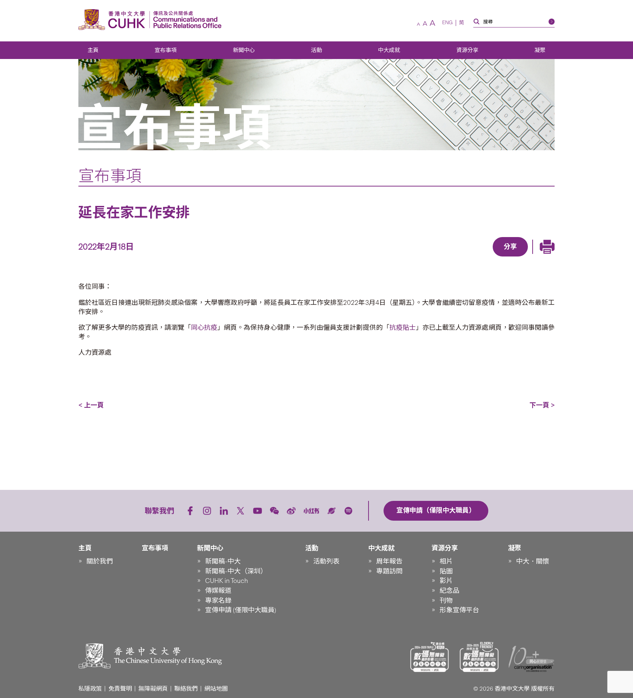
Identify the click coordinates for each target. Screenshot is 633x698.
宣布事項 (166, 50)
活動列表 (326, 561)
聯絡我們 (186, 688)
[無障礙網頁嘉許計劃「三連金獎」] (430, 657)
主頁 (93, 50)
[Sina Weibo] (518, 257)
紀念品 (449, 591)
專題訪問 (389, 571)
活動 (316, 50)
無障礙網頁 (153, 688)
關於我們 (99, 561)
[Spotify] (348, 510)
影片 (446, 581)
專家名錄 (218, 601)
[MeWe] (552, 257)
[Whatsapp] (535, 257)
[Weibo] (291, 510)
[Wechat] (274, 510)
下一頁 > (542, 405)
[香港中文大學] (113, 19)
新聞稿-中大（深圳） (236, 571)
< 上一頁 (91, 405)
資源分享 (467, 50)
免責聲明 (120, 688)
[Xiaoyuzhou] (331, 510)
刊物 (446, 601)
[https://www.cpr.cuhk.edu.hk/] (185, 19)
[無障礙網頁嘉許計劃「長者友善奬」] (479, 657)
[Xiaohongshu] (311, 511)
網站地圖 (216, 688)
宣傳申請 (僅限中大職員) (240, 610)
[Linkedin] (468, 257)
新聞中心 (244, 50)
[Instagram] (207, 510)
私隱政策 (90, 688)
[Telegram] (502, 257)
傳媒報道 (218, 591)
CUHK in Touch (226, 581)
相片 (446, 561)
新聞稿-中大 (223, 561)
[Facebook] (451, 257)
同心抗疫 (204, 328)
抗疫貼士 (402, 328)
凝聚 (539, 50)
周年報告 (389, 561)
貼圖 (446, 571)
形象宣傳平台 (459, 610)
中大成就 (389, 50)
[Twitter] (485, 257)
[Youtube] (257, 510)
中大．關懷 (532, 561)
